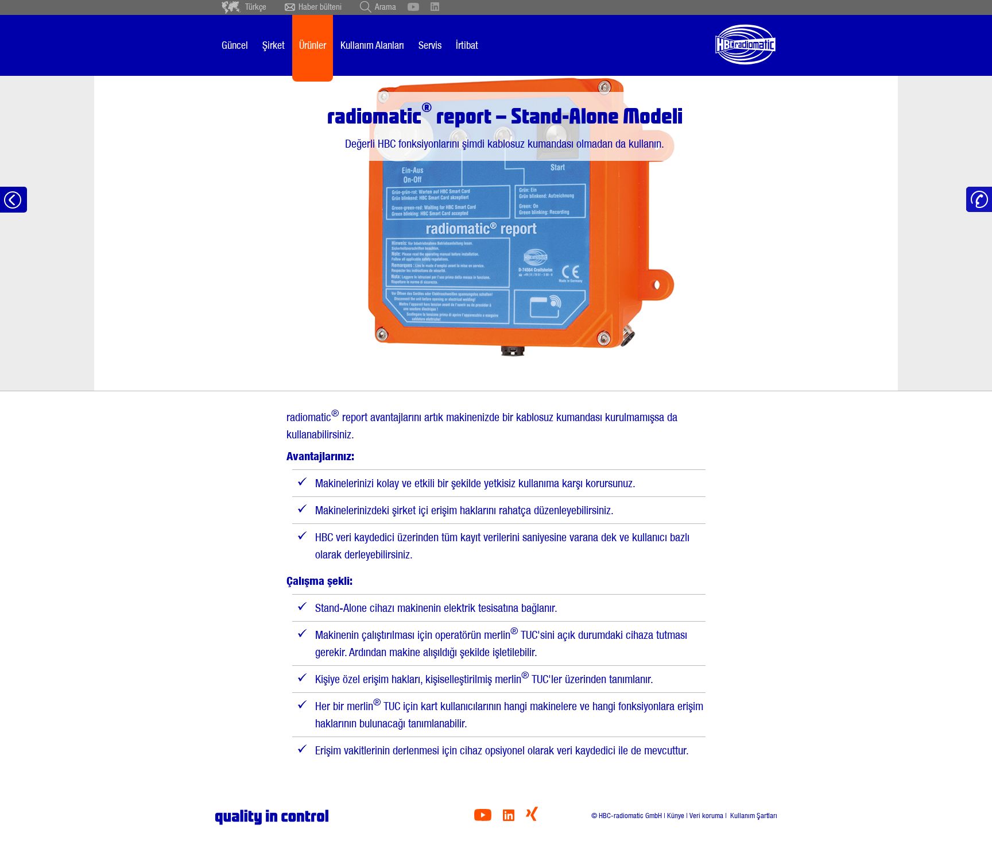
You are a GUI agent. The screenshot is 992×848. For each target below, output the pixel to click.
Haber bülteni (320, 7)
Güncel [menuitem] (235, 45)
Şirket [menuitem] (273, 45)
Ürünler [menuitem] (312, 45)
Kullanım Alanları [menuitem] (372, 45)
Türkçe (255, 7)
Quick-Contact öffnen (979, 200)
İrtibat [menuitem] (467, 45)
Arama (385, 7)
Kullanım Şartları (752, 815)
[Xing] (532, 817)
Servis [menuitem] (429, 45)
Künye (675, 815)
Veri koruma (706, 815)
